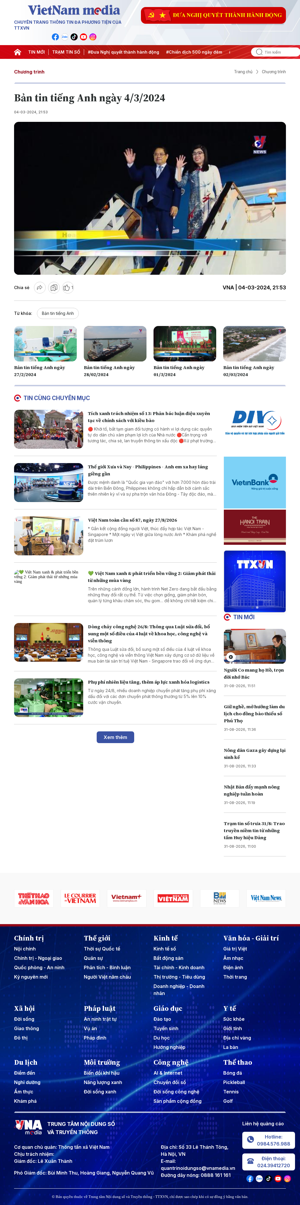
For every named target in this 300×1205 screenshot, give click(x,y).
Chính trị (29, 938)
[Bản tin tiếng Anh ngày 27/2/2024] (45, 343)
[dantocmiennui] (266, 898)
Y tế (229, 1008)
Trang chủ (243, 71)
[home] (17, 52)
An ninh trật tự (100, 1019)
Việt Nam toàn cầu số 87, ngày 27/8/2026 (132, 520)
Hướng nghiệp (169, 1047)
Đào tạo (162, 1019)
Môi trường (102, 1062)
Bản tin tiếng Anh (58, 313)
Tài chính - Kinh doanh (179, 967)
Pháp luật (99, 1008)
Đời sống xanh (100, 1092)
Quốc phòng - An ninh (39, 967)
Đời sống (24, 1019)
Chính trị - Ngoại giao (38, 958)
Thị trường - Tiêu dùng (179, 977)
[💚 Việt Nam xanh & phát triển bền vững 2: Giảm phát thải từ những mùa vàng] (48, 589)
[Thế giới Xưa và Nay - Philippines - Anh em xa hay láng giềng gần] (48, 482)
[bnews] (173, 898)
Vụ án (90, 1028)
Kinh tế (166, 938)
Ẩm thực (23, 1092)
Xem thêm (115, 737)
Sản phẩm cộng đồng (178, 1101)
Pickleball (234, 1082)
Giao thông (26, 1028)
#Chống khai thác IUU (227, 52)
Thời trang (235, 977)
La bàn (230, 1047)
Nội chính (25, 949)
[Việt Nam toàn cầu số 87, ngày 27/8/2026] (48, 535)
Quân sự (93, 958)
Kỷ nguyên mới (31, 977)
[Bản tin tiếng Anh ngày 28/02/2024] (115, 343)
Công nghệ (171, 1062)
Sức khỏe (234, 1019)
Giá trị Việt (235, 949)
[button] (252, 607)
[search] (257, 52)
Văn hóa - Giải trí (251, 938)
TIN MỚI (36, 52)
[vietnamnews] (220, 898)
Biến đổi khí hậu (102, 1073)
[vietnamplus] (80, 898)
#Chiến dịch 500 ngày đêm (170, 52)
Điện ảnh (233, 967)
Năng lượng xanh (103, 1082)
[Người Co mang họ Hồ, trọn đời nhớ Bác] (255, 646)
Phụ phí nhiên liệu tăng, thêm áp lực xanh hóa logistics (148, 682)
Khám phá (25, 1101)
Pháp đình (95, 1038)
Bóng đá (232, 1073)
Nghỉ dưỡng (27, 1082)
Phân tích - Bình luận (107, 967)
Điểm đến (24, 1073)
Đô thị (21, 1038)
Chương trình (29, 72)
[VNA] (55, 36)
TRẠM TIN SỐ (66, 52)
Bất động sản (168, 958)
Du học (162, 1038)
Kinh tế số (165, 949)
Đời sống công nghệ (176, 1092)
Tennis (231, 1092)
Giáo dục (168, 1008)
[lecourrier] (34, 898)
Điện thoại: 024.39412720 (273, 1161)
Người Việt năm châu (107, 977)
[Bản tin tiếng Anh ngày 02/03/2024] (254, 343)
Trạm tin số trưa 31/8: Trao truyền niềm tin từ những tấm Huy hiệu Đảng (254, 830)
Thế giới (97, 938)
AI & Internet (168, 1073)
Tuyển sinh (166, 1028)
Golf (228, 1101)
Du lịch (26, 1062)
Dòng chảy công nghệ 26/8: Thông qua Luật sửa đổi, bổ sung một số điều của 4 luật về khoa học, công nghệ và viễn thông (149, 633)
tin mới (244, 617)
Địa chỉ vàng (237, 1038)
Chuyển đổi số (170, 1082)
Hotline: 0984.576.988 (273, 1140)
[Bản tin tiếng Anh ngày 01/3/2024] (185, 343)
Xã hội (24, 1008)
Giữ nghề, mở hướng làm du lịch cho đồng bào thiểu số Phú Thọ (254, 713)
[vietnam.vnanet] (126, 898)
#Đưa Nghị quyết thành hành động (99, 52)
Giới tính (232, 1028)
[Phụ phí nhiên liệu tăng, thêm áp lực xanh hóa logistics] (48, 697)
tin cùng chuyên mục (56, 398)
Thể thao (237, 1062)
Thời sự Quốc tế (102, 949)
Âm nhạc (233, 958)
